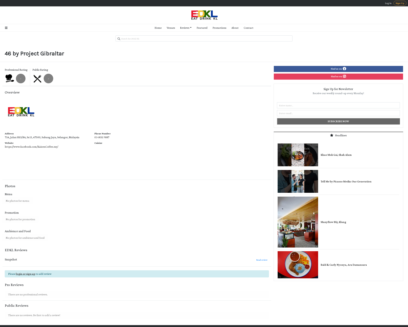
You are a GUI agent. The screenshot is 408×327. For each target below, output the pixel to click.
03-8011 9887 (101, 137)
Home (158, 27)
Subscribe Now (338, 121)
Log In (388, 3)
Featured (202, 27)
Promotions (219, 27)
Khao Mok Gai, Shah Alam (336, 154)
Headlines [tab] (341, 135)
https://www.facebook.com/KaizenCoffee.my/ (31, 146)
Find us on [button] (336, 68)
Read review (261, 260)
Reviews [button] (184, 27)
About (235, 27)
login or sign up (25, 273)
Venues (171, 27)
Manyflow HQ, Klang (333, 222)
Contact (248, 27)
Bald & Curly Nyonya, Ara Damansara (344, 264)
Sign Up (400, 3)
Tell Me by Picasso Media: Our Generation (346, 181)
